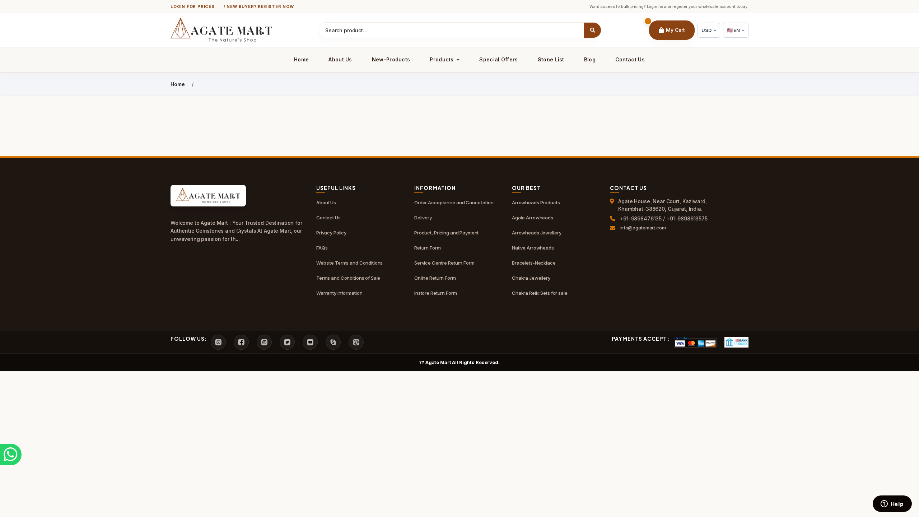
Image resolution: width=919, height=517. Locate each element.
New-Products (391, 59)
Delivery (423, 217)
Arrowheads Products (536, 202)
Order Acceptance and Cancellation (454, 202)
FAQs (321, 248)
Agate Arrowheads (532, 217)
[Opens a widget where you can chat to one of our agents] (892, 504)
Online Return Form (435, 278)
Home (301, 59)
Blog (590, 59)
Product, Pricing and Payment (446, 233)
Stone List (551, 59)
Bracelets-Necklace (534, 263)
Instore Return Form (435, 293)
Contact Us (630, 59)
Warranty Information (339, 293)
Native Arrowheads (533, 248)
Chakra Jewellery (531, 278)
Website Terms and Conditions (349, 263)
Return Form (427, 248)
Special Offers (498, 59)
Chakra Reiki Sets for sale (540, 293)
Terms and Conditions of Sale (348, 278)
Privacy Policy (331, 233)
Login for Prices (193, 6)
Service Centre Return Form (444, 263)
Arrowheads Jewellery (536, 233)
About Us (340, 59)
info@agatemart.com (643, 227)
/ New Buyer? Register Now (259, 6)
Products (442, 59)
